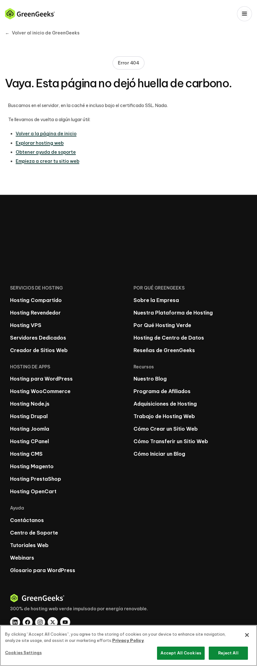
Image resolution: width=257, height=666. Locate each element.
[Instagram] (40, 622)
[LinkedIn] (15, 622)
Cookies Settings (23, 652)
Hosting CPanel (29, 441)
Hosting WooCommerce (40, 391)
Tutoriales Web (29, 545)
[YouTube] (65, 622)
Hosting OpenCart (33, 491)
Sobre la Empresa (156, 300)
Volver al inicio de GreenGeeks (42, 33)
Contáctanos (27, 520)
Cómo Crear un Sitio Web (166, 429)
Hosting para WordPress (41, 379)
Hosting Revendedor (35, 313)
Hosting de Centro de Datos (169, 338)
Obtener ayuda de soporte (46, 152)
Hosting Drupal (29, 416)
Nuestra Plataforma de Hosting (173, 313)
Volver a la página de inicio (46, 133)
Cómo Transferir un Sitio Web (171, 441)
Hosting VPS (25, 325)
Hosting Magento (32, 466)
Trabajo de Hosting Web (164, 416)
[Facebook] (28, 622)
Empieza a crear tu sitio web (47, 161)
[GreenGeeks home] (30, 13)
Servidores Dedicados (38, 338)
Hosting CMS (26, 454)
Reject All (228, 652)
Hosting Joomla (29, 429)
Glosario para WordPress (42, 570)
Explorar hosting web (40, 143)
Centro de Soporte (34, 533)
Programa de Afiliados (162, 391)
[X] (53, 622)
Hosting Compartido (36, 300)
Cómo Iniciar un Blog (159, 454)
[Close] (247, 635)
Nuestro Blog (150, 379)
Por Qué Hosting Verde (162, 325)
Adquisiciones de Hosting (165, 404)
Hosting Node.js (30, 404)
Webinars (22, 558)
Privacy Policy (128, 640)
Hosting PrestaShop (35, 479)
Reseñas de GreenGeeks (164, 350)
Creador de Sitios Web (39, 350)
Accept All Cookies (180, 652)
